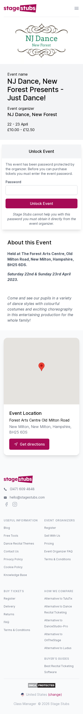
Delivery (9, 606)
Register (50, 527)
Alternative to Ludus (57, 648)
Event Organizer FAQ (58, 551)
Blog (7, 527)
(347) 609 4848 (22, 489)
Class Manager (25, 704)
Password (13, 182)
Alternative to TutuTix (58, 598)
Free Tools (11, 535)
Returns (9, 614)
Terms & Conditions (57, 559)
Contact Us (11, 551)
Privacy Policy (13, 559)
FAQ (6, 622)
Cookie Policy (13, 567)
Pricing (49, 543)
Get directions (32, 444)
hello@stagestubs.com (27, 497)
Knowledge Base (15, 575)
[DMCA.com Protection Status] (42, 685)
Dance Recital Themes (19, 543)
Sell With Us (52, 535)
